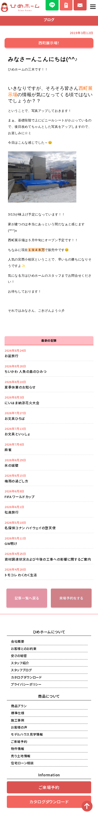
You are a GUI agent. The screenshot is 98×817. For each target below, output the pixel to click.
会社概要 (17, 641)
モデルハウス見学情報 (27, 734)
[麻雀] (49, 447)
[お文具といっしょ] (49, 431)
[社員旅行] (49, 509)
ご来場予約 (19, 741)
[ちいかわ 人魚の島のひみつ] (49, 368)
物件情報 (17, 748)
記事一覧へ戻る (27, 598)
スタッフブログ (21, 670)
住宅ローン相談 (22, 763)
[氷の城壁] (49, 462)
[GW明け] (49, 541)
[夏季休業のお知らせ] (49, 384)
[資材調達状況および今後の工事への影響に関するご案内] (49, 556)
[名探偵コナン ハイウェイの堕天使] (49, 525)
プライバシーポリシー (26, 684)
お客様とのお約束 (23, 648)
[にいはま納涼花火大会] (49, 400)
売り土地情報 (21, 756)
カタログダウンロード (26, 677)
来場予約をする (71, 598)
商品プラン (18, 706)
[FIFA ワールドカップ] (49, 493)
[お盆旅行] (49, 353)
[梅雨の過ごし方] (49, 478)
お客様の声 (19, 727)
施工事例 (17, 720)
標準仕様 (17, 713)
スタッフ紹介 (20, 663)
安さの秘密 (19, 655)
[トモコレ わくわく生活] (49, 572)
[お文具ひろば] (49, 415)
